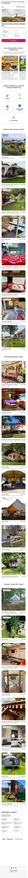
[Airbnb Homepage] (3, 7)
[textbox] (7, 36)
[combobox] (13, 32)
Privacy (11, 871)
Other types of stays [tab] (6, 815)
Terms (15, 871)
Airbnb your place (20, 6)
